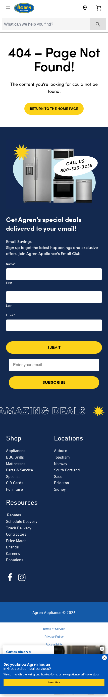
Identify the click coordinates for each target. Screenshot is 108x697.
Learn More (54, 682)
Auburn (60, 450)
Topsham (62, 457)
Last (9, 305)
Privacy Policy (54, 637)
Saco (58, 476)
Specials (13, 476)
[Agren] (24, 8)
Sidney (60, 489)
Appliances (15, 450)
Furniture (14, 489)
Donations (14, 559)
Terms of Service (54, 629)
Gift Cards (14, 482)
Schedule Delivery (21, 521)
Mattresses (15, 463)
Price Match (16, 540)
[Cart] (99, 8)
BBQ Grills (15, 457)
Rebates (13, 515)
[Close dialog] (102, 649)
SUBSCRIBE (54, 382)
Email (10, 315)
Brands (12, 547)
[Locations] (85, 8)
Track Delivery (18, 528)
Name (11, 264)
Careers (13, 553)
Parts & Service (19, 470)
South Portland (67, 470)
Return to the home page (54, 108)
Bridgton (61, 482)
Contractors (16, 534)
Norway (60, 463)
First (9, 283)
